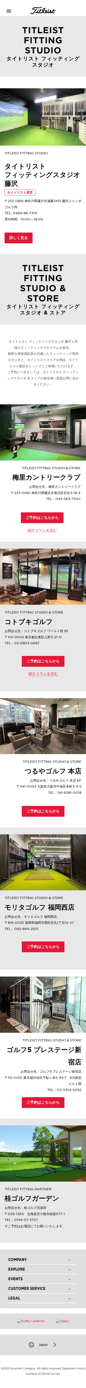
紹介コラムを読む (42, 530)
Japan (43, 1344)
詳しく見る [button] (18, 238)
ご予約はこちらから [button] (42, 517)
